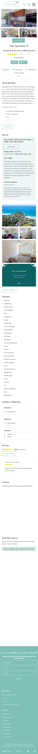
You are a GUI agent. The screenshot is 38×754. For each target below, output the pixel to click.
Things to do (6, 698)
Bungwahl (5, 720)
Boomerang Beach (8, 717)
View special (11, 147)
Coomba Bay (6, 730)
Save (15, 62)
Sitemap (33, 746)
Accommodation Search (9, 695)
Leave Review (9, 453)
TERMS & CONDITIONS (24, 746)
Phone (20, 751)
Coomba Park (7, 733)
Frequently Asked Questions (11, 704)
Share (24, 62)
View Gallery (19, 40)
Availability (7, 751)
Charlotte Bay (7, 724)
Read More (8, 127)
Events (5, 701)
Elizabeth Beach (7, 727)
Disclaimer (14, 746)
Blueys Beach (7, 714)
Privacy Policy (6, 746)
